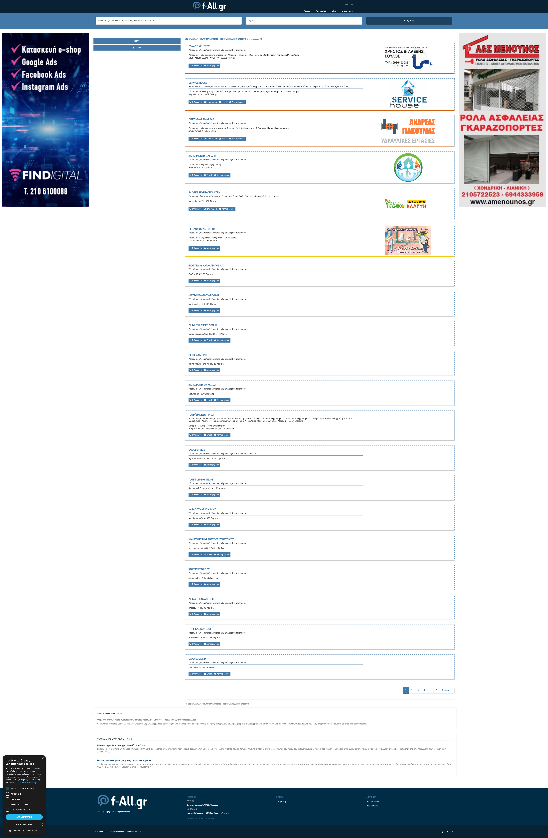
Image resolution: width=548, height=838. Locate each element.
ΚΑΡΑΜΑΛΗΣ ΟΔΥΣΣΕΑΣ (202, 384)
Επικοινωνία (347, 11)
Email (224, 102)
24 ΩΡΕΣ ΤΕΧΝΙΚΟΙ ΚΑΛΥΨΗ (204, 192)
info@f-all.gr (281, 802)
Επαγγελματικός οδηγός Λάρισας (201, 818)
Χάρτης (137, 41)
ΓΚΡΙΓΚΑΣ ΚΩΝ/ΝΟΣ (200, 628)
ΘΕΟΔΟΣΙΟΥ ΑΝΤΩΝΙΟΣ (202, 228)
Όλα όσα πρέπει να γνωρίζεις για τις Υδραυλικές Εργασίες (124, 760)
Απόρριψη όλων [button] (24, 824)
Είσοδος (349, 5)
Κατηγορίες (321, 11)
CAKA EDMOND (197, 658)
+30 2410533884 (372, 806)
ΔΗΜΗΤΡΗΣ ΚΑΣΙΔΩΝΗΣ (203, 325)
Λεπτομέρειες (212, 65)
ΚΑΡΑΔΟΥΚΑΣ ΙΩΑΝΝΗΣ (202, 509)
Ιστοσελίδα (211, 102)
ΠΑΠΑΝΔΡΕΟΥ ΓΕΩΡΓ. (201, 479)
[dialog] (24, 795)
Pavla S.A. (141, 832)
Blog (334, 11)
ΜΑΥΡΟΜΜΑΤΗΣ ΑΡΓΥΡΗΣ (204, 295)
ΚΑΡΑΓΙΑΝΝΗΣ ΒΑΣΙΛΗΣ (202, 155)
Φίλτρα (138, 48)
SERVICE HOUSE (198, 82)
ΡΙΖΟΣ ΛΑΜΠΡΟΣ (198, 355)
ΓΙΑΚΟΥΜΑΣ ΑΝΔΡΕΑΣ (201, 119)
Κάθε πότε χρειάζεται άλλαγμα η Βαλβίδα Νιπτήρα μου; (122, 745)
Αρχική (307, 11)
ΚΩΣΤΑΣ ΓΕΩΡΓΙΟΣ (199, 569)
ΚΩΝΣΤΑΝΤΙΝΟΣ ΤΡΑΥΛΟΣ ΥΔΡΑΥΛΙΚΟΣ (211, 539)
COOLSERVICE (197, 449)
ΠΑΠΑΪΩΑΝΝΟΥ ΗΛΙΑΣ (201, 414)
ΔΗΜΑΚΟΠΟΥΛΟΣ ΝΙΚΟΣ (203, 599)
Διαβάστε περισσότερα (27, 782)
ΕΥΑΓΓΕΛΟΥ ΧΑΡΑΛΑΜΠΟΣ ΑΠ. (206, 265)
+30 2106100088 (372, 802)
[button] (24, 830)
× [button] (42, 758)
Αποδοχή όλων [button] (24, 817)
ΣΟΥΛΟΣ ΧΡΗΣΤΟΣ (199, 46)
